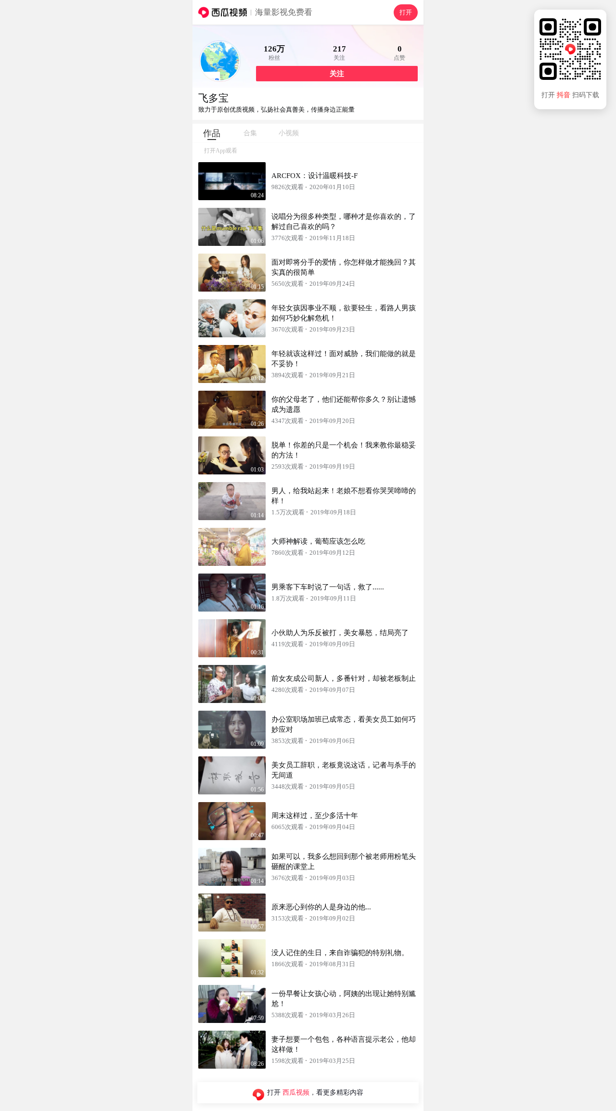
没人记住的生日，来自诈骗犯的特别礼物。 (340, 953)
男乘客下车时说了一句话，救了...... (327, 587)
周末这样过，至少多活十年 (314, 815)
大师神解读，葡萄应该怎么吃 (318, 541)
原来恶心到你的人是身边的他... (321, 907)
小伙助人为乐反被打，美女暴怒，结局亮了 (340, 633)
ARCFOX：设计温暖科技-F (314, 175)
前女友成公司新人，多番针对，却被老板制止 (343, 678)
